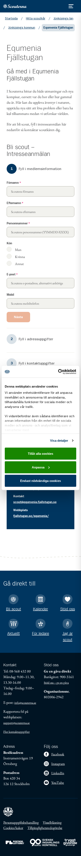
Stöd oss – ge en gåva (56, 683)
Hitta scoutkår (35, 18)
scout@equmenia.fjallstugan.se (34, 502)
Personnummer (18, 223)
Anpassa (38, 467)
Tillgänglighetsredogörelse (44, 828)
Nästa (18, 317)
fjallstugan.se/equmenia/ (31, 516)
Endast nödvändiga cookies (40, 481)
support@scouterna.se (16, 723)
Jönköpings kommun (21, 27)
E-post (12, 274)
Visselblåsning (52, 822)
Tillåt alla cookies (40, 453)
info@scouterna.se (25, 703)
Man (18, 249)
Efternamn (15, 203)
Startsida (11, 18)
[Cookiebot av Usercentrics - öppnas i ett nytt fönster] (58, 371)
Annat (19, 263)
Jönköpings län (63, 18)
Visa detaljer (59, 440)
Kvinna (20, 256)
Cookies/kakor (13, 828)
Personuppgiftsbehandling (21, 822)
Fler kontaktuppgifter (16, 732)
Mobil (10, 294)
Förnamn (14, 182)
